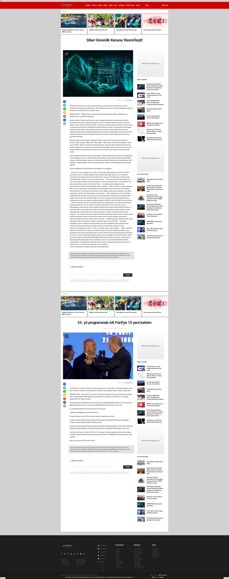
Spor (115, 5)
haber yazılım (123, 575)
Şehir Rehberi (138, 565)
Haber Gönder (80, 564)
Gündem (88, 5)
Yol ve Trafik (137, 551)
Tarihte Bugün (138, 559)
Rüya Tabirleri (156, 555)
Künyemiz (103, 558)
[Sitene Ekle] (84, 554)
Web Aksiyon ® (163, 575)
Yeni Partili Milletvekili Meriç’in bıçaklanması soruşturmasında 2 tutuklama (155, 102)
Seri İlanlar (137, 563)
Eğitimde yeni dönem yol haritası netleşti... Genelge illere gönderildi (154, 131)
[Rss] (78, 554)
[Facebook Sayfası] (62, 554)
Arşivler (102, 555)
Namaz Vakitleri (138, 553)
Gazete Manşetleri (139, 566)
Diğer (147, 5)
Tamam (161, 577)
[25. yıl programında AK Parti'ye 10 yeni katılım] (98, 355)
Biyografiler (156, 553)
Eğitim (100, 5)
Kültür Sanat (130, 5)
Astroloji (155, 557)
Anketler (155, 551)
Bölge (105, 5)
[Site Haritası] (81, 554)
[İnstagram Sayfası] (69, 554)
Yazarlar (102, 552)
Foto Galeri (103, 545)
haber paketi (109, 575)
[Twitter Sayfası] (65, 554)
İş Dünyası (122, 5)
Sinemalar (137, 561)
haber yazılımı (102, 575)
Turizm (138, 5)
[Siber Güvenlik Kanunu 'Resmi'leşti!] (98, 73)
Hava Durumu (138, 549)
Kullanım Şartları (80, 560)
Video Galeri (103, 548)
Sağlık (111, 5)
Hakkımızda (65, 560)
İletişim (102, 562)
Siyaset (94, 5)
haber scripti (116, 575)
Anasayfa (64, 11)
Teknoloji (118, 566)
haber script (131, 575)
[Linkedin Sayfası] (75, 554)
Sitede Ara (156, 549)
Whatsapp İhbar (80, 562)
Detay (154, 577)
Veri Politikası (65, 564)
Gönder (128, 275)
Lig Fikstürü (137, 557)
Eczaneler (137, 555)
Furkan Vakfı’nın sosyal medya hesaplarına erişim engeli (154, 95)
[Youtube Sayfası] (72, 554)
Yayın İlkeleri (65, 562)
